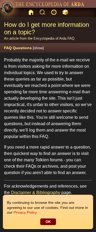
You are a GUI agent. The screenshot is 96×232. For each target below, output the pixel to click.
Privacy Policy (25, 212)
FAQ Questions (24, 48)
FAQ (70, 38)
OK (48, 222)
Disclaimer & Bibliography (35, 192)
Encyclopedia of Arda (50, 38)
